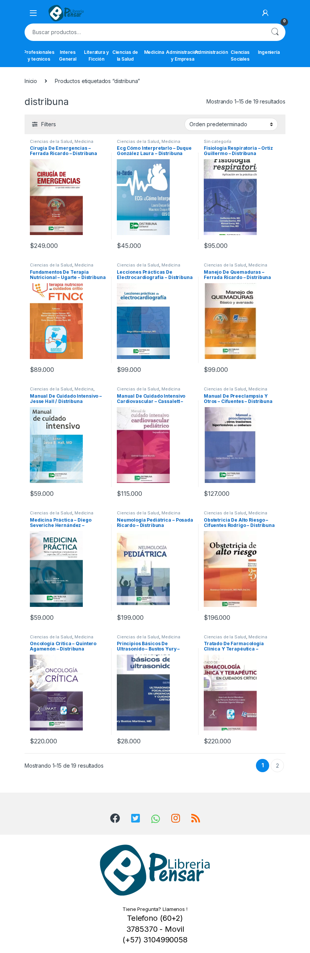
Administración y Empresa (182, 55)
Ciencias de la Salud (125, 55)
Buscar (274, 32)
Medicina (154, 52)
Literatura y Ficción (96, 55)
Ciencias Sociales (240, 55)
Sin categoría (217, 141)
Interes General (67, 55)
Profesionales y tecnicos (39, 55)
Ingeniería (269, 52)
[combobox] (144, 32)
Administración (211, 52)
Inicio (31, 81)
